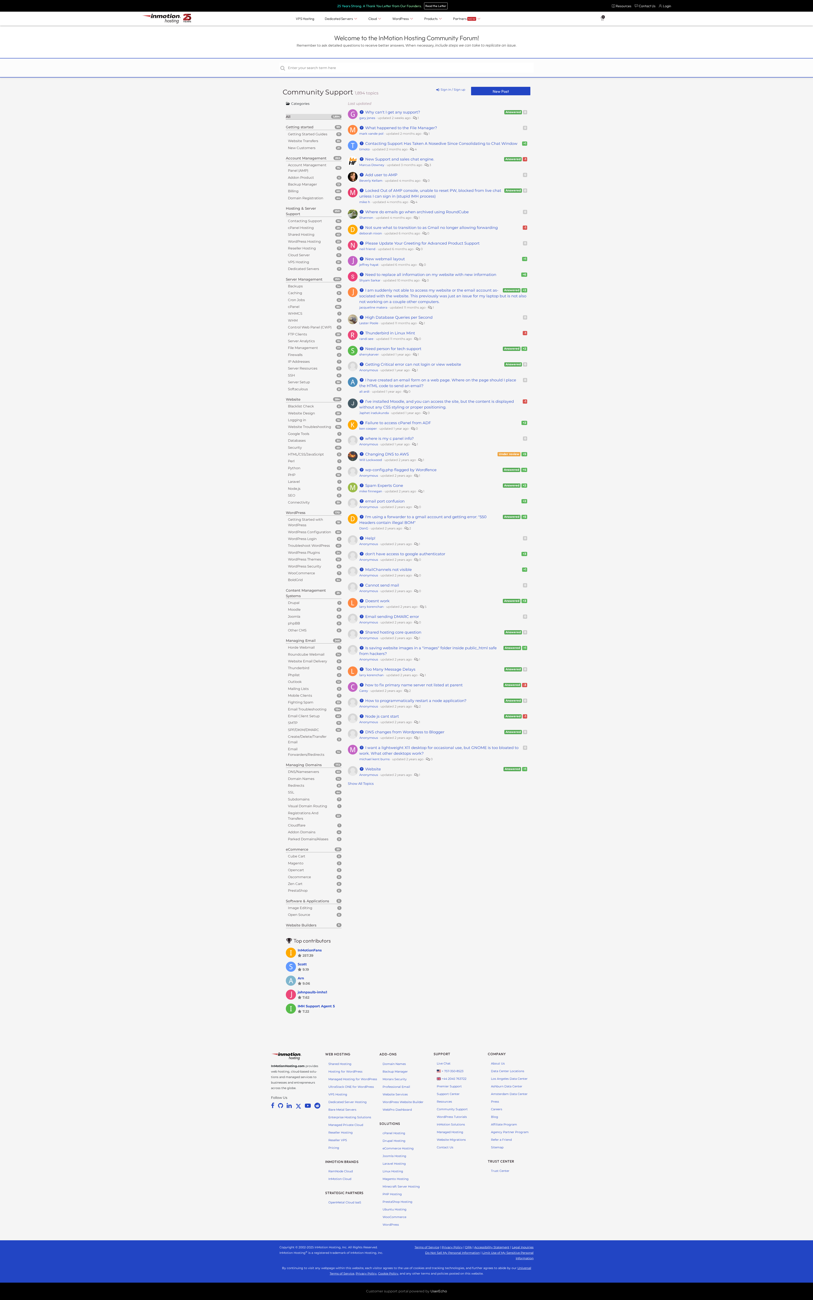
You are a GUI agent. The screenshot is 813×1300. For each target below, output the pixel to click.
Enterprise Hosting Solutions (349, 1117)
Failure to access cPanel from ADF (397, 423)
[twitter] (299, 1105)
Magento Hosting (396, 1179)
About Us (498, 1063)
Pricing (333, 1148)
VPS (305, 19)
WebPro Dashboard (397, 1110)
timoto (364, 149)
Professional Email (396, 1087)
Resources (444, 1101)
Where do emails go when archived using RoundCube (416, 212)
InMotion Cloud (339, 1179)
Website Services (395, 1094)
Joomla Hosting (394, 1156)
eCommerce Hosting (398, 1148)
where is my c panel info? (389, 438)
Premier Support (449, 1086)
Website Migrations (451, 1140)
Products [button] (431, 19)
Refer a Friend (501, 1140)
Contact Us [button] (647, 6)
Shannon (366, 218)
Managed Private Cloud (345, 1125)
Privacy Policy (452, 1247)
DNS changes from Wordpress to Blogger (404, 732)
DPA (468, 1247)
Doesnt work (377, 601)
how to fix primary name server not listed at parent (413, 685)
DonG (363, 528)
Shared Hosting (339, 1064)
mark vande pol (371, 134)
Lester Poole (368, 323)
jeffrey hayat (369, 265)
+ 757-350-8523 (452, 1071)
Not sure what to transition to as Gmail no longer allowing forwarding (431, 227)
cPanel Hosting (394, 1133)
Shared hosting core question (392, 632)
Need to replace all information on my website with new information (430, 274)
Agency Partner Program (510, 1132)
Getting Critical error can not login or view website (412, 364)
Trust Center (500, 1171)
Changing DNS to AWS (386, 454)
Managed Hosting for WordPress (352, 1079)
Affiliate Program (504, 1124)
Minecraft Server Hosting (401, 1186)
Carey (363, 691)
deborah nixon (370, 233)
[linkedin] (290, 1105)
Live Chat (444, 1063)
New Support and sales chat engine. (399, 159)
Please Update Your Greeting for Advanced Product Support (422, 243)
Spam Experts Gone (383, 485)
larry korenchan (371, 607)
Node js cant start (381, 716)
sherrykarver (369, 354)
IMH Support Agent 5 (316, 1006)
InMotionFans (310, 950)
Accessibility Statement (491, 1247)
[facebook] (273, 1105)
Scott (302, 964)
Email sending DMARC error (391, 616)
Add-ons (388, 1054)
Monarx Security (395, 1079)
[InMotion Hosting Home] (161, 19)
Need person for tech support (392, 348)
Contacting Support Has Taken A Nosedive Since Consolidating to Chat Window (440, 143)
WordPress (391, 1225)
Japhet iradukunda (374, 413)
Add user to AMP (380, 175)
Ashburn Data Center (506, 1086)
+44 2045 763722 (453, 1079)
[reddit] (317, 1105)
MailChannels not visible (388, 569)
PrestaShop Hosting (397, 1202)
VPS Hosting (337, 1094)
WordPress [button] (400, 19)
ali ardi (364, 391)
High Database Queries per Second (398, 317)
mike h (364, 202)
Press (495, 1101)
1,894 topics (366, 93)
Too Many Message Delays (389, 669)
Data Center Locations (507, 1071)
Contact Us (445, 1147)
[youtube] (308, 1105)
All (313, 117)
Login (667, 6)
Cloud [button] (372, 19)
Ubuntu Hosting (394, 1209)
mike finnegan (370, 491)
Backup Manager (395, 1071)
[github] (281, 1105)
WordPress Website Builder (403, 1102)
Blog (494, 1117)
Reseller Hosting (340, 1132)
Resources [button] (623, 6)
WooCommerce (394, 1217)
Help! (369, 538)
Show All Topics (361, 784)
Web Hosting (337, 1054)
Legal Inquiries (523, 1247)
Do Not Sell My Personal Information (452, 1253)
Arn (301, 978)
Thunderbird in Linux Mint (389, 333)
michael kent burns (374, 759)
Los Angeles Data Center (509, 1079)
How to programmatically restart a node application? (415, 700)
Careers (496, 1109)
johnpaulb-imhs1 (312, 992)
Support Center (448, 1094)
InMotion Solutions (451, 1124)
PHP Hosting (392, 1194)
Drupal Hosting (394, 1141)
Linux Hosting (393, 1171)
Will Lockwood (370, 460)
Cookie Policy (388, 1273)
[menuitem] (621, 6)
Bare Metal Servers (342, 1110)
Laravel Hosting (394, 1164)
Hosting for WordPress (345, 1071)
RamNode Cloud (340, 1171)
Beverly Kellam (370, 181)
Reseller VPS (337, 1140)
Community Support (319, 92)
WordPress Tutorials (452, 1117)
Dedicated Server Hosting (347, 1102)
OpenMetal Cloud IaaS (344, 1202)
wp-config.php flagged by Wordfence (400, 470)
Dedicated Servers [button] (339, 19)
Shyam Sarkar (369, 280)
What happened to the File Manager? (400, 128)
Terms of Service (427, 1247)
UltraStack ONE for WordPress (351, 1087)
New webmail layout (384, 259)
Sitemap (497, 1147)
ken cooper (368, 429)
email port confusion (384, 501)
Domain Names (394, 1064)
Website (372, 769)
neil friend (367, 249)
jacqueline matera (373, 307)
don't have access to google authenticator (404, 554)
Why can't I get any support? (392, 112)
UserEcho (438, 1291)
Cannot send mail (381, 585)
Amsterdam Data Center (509, 1094)
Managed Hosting (450, 1132)
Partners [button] (464, 19)
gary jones (367, 118)
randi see (366, 339)
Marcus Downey (371, 165)
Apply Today (458, 6)
